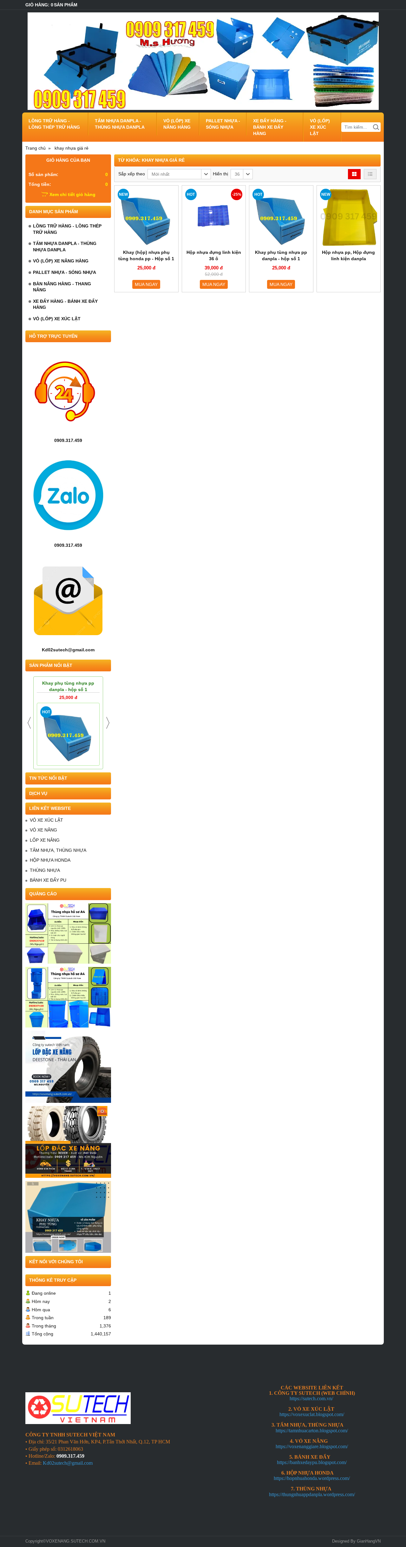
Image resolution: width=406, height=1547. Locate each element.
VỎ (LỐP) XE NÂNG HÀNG (177, 124)
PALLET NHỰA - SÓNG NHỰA (223, 124)
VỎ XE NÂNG (43, 829)
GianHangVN (369, 1541)
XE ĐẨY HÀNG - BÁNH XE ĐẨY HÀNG (269, 127)
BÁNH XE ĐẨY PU (48, 880)
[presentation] (29, 723)
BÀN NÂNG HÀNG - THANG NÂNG (62, 287)
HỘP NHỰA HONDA (50, 860)
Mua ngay (146, 284)
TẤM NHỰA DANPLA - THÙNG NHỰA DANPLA (120, 124)
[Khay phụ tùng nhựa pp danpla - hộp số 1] (68, 734)
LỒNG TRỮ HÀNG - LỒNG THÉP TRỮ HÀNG (54, 124)
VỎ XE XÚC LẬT (46, 820)
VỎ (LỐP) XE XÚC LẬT (320, 127)
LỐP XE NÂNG (45, 840)
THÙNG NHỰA (45, 870)
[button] (179, 174)
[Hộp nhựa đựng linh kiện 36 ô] (214, 217)
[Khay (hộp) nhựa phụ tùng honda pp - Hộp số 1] (146, 217)
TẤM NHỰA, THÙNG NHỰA (58, 850)
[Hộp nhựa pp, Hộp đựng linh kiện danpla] (348, 217)
